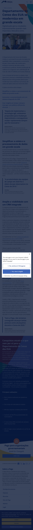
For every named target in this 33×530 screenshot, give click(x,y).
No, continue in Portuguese (17, 266)
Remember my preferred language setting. (15, 276)
